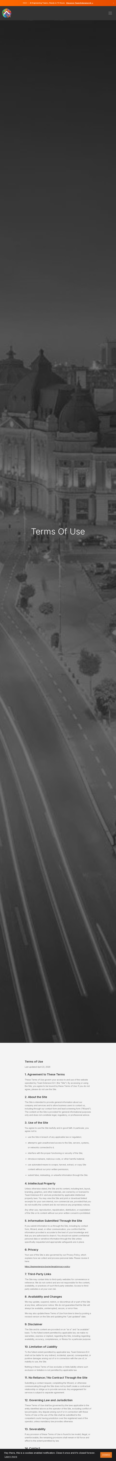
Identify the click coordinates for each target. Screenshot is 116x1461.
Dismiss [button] (106, 1455)
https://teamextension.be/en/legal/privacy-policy (47, 1266)
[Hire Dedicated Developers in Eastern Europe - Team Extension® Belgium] (8, 12)
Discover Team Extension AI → (79, 3)
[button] (110, 12)
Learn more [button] (11, 1456)
